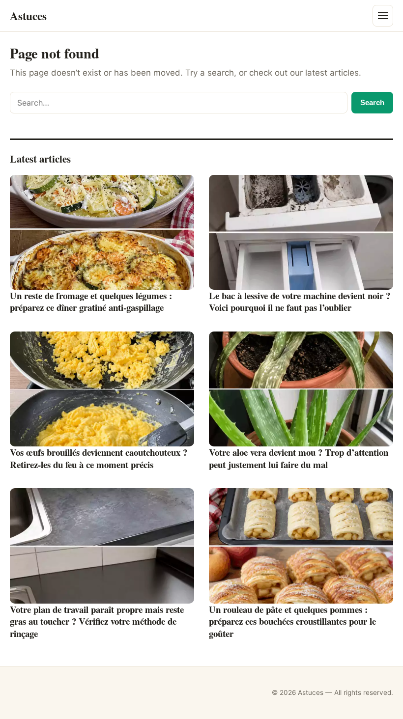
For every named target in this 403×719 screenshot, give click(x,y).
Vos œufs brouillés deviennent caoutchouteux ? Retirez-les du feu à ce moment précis (98, 458)
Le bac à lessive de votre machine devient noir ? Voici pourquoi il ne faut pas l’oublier (299, 301)
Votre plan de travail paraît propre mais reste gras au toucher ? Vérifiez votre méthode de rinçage (97, 621)
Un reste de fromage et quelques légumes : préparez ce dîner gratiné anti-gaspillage (91, 301)
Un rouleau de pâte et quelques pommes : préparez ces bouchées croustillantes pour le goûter (292, 621)
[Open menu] (383, 16)
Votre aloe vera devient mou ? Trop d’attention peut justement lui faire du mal (298, 458)
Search (372, 102)
